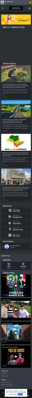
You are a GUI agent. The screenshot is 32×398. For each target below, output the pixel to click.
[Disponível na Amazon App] (16, 229)
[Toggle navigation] (2, 8)
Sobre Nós (3, 373)
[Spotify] (28, 395)
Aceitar (20, 394)
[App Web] (16, 210)
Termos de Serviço (6, 382)
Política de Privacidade (7, 384)
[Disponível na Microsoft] (16, 235)
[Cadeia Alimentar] (16, 309)
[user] (29, 8)
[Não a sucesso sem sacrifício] (16, 356)
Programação (4, 376)
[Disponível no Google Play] (16, 216)
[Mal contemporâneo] (16, 333)
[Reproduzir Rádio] (30, 2)
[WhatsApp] (4, 395)
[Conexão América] (16, 285)
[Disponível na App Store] (16, 223)
